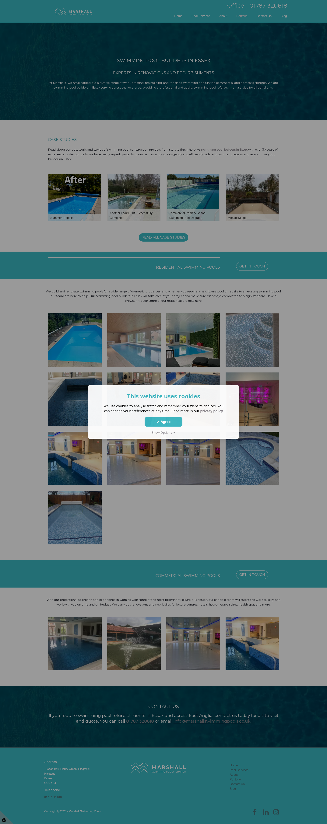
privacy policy (211, 411)
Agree (165, 422)
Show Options (163, 433)
